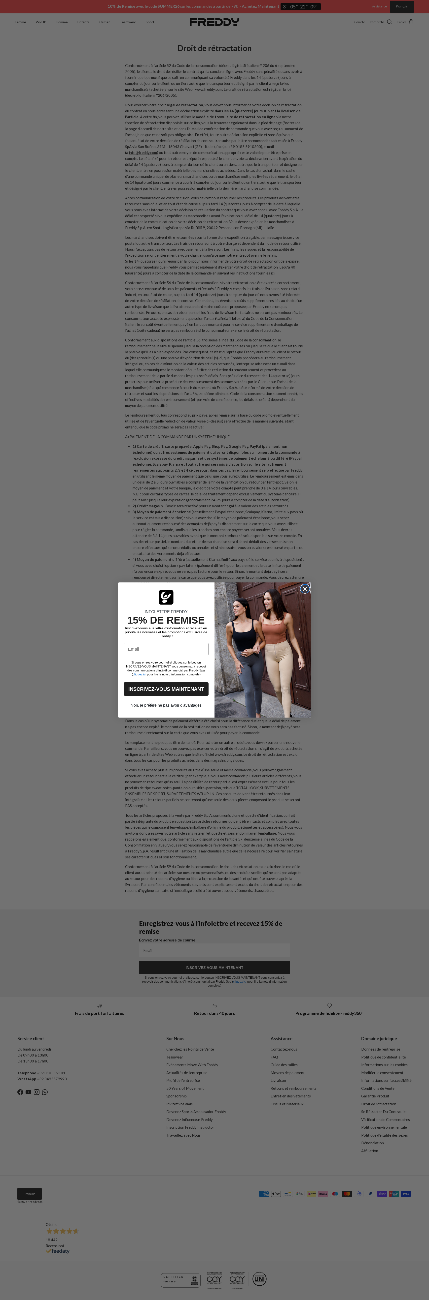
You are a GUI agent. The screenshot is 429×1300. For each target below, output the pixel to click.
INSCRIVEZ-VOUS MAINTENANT (166, 689)
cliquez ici (139, 674)
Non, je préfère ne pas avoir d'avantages (166, 705)
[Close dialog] (305, 588)
